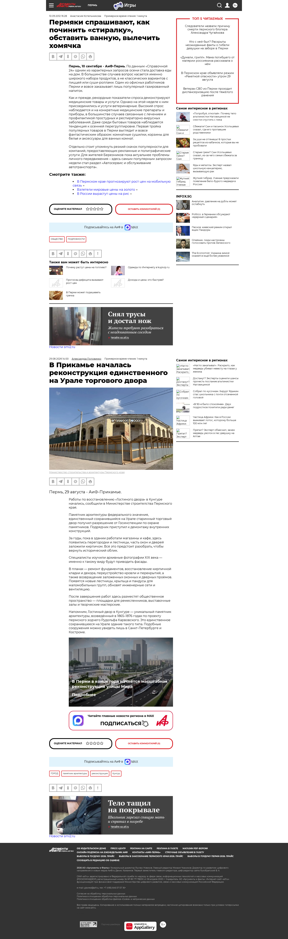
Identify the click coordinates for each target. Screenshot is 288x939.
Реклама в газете (167, 848)
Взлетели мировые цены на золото (106, 189)
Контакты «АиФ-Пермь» (146, 852)
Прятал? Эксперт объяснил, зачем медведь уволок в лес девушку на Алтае (214, 433)
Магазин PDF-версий (195, 848)
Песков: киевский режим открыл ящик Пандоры (212, 228)
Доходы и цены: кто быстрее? (146, 279)
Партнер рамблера (110, 924)
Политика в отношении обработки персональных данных (107, 896)
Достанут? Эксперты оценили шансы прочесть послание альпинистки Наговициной (215, 381)
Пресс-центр (118, 848)
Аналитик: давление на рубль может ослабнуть (214, 203)
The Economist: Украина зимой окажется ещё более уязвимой (210, 254)
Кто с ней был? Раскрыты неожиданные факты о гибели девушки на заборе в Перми (207, 45)
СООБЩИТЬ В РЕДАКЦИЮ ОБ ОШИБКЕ (98, 860)
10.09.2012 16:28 (58, 15)
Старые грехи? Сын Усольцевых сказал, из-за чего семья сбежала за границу (215, 155)
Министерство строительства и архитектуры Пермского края (87, 472)
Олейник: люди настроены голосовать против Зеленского (211, 241)
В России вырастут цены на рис (103, 194)
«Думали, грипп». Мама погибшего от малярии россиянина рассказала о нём (207, 61)
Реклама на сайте (141, 848)
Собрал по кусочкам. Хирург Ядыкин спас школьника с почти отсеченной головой (215, 394)
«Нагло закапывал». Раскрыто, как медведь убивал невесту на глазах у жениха (215, 368)
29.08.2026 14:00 (59, 358)
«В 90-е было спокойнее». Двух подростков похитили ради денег (213, 406)
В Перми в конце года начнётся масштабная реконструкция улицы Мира (120, 684)
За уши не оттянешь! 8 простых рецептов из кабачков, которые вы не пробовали (216, 142)
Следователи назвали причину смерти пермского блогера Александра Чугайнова (207, 29)
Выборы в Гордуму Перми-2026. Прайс (210, 856)
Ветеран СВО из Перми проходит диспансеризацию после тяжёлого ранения (207, 92)
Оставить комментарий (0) (144, 209)
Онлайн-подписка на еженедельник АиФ (102, 852)
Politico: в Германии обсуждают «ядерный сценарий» (211, 215)
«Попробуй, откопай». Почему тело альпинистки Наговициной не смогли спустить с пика (214, 116)
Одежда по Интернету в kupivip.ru (148, 267)
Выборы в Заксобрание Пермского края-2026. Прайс (151, 856)
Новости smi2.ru (62, 347)
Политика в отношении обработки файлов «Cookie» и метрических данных (116, 899)
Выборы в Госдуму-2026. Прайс (95, 856)
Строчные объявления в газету (184, 852)
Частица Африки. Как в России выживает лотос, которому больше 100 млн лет (214, 420)
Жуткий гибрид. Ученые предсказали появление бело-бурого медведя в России (216, 181)
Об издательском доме (91, 848)
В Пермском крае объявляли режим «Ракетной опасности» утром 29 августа (207, 76)
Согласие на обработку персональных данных (101, 893)
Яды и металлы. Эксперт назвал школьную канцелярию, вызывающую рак (212, 168)
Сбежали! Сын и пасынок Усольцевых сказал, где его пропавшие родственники (216, 129)
